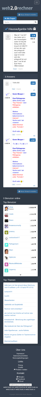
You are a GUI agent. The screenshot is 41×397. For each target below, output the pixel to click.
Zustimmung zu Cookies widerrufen (20, 385)
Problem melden (21, 369)
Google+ (21, 377)
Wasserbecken (9, 300)
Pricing (20, 365)
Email (21, 381)
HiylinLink (12, 257)
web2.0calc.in (20, 389)
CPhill (11, 207)
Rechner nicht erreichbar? (13, 309)
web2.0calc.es (33, 387)
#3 (34, 186)
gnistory (12, 231)
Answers (10, 77)
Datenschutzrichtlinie (20, 356)
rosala (11, 214)
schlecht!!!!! (8, 291)
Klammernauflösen (10, 341)
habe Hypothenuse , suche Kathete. (16, 330)
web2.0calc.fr (10, 389)
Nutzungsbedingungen (20, 358)
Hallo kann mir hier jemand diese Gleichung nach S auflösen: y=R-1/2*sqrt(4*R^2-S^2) (19, 286)
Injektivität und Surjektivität (13, 304)
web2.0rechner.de (21, 387)
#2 (34, 136)
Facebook (21, 379)
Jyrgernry (12, 269)
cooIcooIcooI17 (14, 237)
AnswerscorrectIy (15, 225)
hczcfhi (6, 296)
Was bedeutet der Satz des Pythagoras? (18, 326)
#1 (34, 90)
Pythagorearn (13, 244)
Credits (20, 367)
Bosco (11, 220)
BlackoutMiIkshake (15, 263)
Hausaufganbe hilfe (20, 29)
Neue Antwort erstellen (28, 15)
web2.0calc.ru (30, 389)
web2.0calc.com (9, 387)
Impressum (20, 353)
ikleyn (11, 250)
